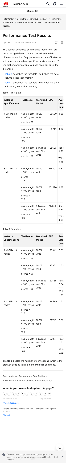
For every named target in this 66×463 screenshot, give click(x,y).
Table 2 (8, 82)
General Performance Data (29, 22)
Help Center (8, 19)
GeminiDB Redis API (38, 19)
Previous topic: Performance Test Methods (25, 376)
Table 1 (8, 74)
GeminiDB (21, 19)
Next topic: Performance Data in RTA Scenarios (27, 380)
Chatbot (6, 415)
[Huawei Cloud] (15, 4)
